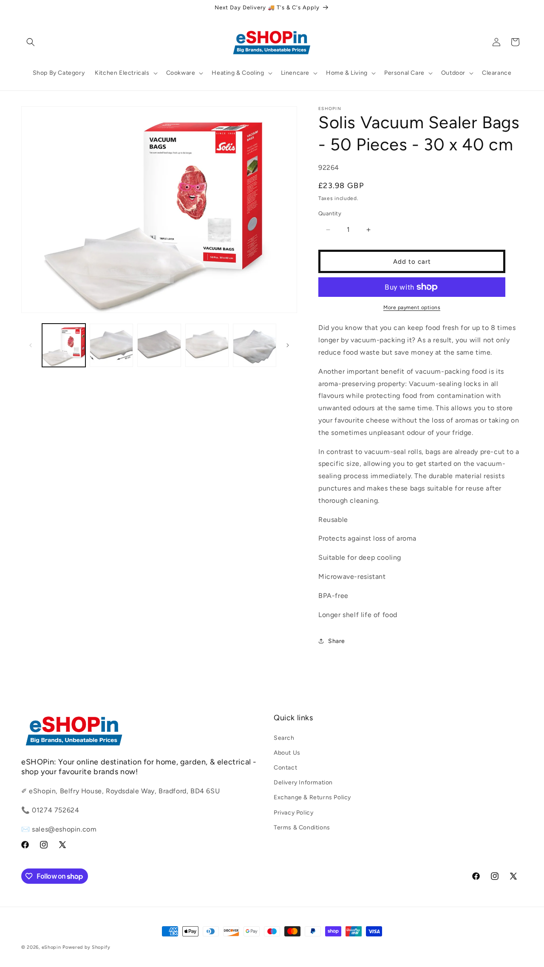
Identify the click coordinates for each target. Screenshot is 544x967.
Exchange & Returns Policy (312, 797)
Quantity (329, 213)
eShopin (51, 947)
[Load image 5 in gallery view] (254, 345)
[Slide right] (287, 345)
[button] (30, 42)
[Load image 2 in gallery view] (111, 345)
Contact (285, 767)
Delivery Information (303, 782)
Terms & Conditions (302, 827)
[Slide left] (30, 345)
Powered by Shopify (86, 947)
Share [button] (336, 641)
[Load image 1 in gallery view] (63, 345)
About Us (287, 752)
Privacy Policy (293, 812)
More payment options (411, 307)
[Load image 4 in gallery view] (207, 345)
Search (284, 737)
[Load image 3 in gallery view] (159, 345)
